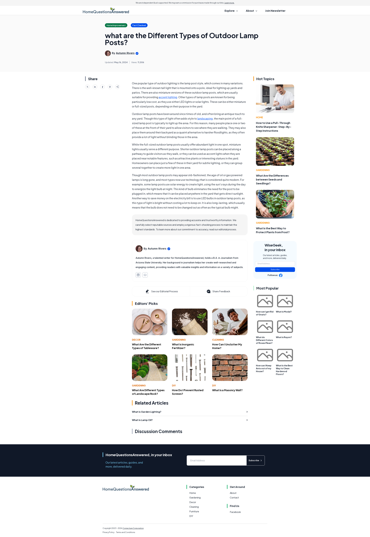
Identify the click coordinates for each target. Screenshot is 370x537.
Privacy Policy (108, 532)
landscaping (205, 118)
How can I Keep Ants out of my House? (263, 368)
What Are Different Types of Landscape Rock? (148, 391)
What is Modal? (284, 311)
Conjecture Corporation (133, 528)
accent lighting (168, 97)
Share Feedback (221, 291)
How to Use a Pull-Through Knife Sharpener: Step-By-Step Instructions (273, 126)
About (233, 492)
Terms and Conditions (125, 532)
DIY (174, 385)
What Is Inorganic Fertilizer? (183, 346)
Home (259, 117)
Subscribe (275, 269)
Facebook (235, 511)
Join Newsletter (275, 10)
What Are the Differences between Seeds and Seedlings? (272, 179)
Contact (234, 497)
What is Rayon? (284, 337)
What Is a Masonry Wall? (227, 390)
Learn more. (229, 3)
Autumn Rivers (125, 53)
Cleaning (218, 339)
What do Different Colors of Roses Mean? (264, 340)
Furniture (194, 511)
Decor (136, 339)
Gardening (179, 339)
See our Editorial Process (164, 291)
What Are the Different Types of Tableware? (146, 346)
